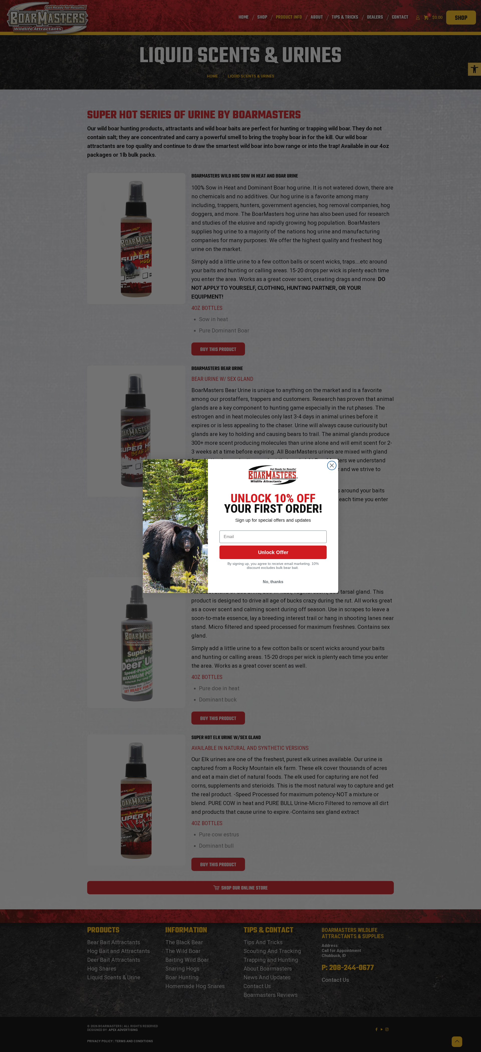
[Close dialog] (331, 465)
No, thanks (273, 582)
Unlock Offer (273, 552)
